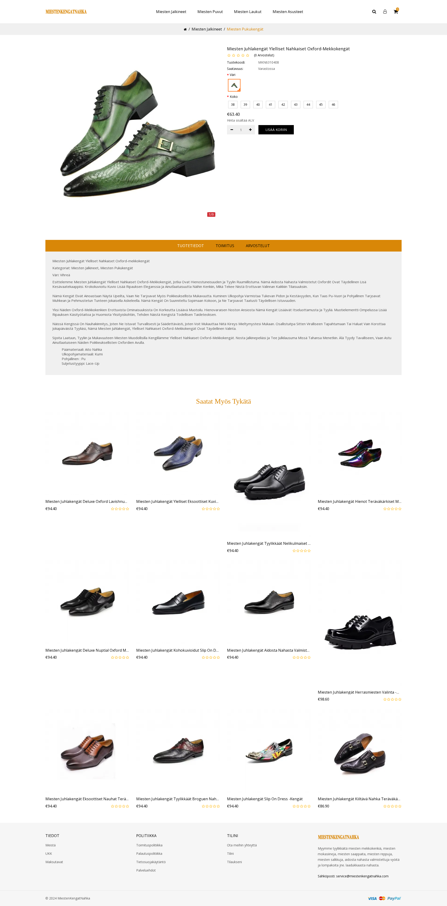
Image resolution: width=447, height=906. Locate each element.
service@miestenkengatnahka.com (362, 876)
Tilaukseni (234, 862)
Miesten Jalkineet (171, 11)
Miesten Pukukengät (245, 29)
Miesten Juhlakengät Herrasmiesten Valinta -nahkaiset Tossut (360, 692)
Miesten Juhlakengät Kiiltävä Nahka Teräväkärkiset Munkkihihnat (360, 799)
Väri (232, 74)
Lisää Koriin (276, 129)
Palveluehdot (146, 870)
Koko (234, 96)
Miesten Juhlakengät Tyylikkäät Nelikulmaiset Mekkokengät (269, 544)
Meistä (50, 845)
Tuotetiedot (190, 245)
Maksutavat (54, 862)
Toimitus (225, 245)
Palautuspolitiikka (149, 853)
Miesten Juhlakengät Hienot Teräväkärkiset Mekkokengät (360, 502)
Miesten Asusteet (288, 11)
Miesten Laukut (247, 11)
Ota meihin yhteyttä (242, 845)
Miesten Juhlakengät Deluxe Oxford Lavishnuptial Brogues (87, 502)
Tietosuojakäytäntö (151, 862)
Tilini (230, 853)
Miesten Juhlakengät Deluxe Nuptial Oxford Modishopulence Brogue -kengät (87, 650)
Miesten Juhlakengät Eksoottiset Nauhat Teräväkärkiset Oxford (87, 799)
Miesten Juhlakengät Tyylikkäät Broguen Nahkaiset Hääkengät (178, 799)
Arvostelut (258, 245)
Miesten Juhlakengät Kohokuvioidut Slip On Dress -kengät (178, 650)
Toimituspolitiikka (149, 845)
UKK (48, 853)
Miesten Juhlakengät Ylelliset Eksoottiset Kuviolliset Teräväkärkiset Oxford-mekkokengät (178, 502)
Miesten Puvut (210, 11)
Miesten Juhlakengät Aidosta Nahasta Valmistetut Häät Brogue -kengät (269, 650)
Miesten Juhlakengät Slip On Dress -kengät (265, 799)
